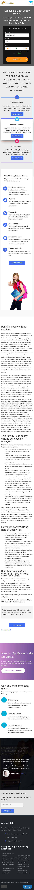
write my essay (6, 870)
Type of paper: (9, 32)
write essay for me (7, 860)
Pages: (6, 45)
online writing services (24, 855)
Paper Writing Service (8, 864)
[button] (31, 2)
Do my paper (5, 872)
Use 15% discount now (13, 670)
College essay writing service (23, 867)
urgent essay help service (9, 857)
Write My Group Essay (24, 857)
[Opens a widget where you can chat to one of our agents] (27, 887)
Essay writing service (8, 862)
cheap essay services (8, 868)
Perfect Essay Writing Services (8, 854)
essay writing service (23, 864)
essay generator (22, 870)
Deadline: (7, 38)
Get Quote (7, 811)
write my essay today (23, 860)
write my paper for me (24, 872)
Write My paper (22, 862)
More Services (5, 630)
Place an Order (17, 114)
